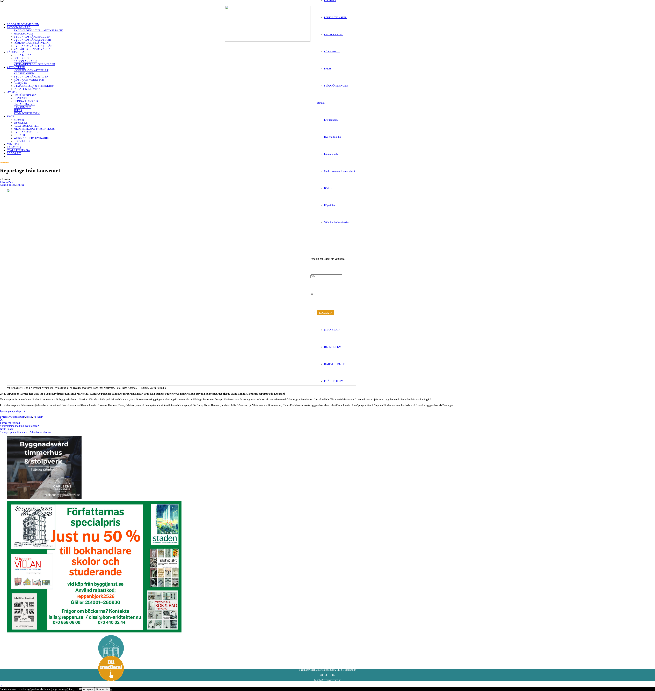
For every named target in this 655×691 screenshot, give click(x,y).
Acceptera (88, 689)
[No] (111, 689)
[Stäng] (311, 294)
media (29, 416)
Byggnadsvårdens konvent (12, 416)
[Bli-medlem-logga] (111, 680)
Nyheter (20, 184)
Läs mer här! (102, 689)
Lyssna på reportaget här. (13, 411)
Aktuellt (4, 184)
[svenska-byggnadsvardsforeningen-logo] (267, 40)
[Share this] (1, 419)
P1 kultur (38, 416)
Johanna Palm (6, 182)
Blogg (12, 184)
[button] (1, 685)
